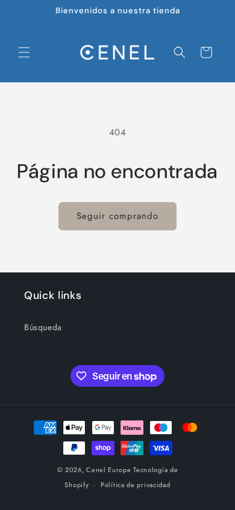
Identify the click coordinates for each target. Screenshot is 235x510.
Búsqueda (43, 327)
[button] (24, 52)
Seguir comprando (117, 216)
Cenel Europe (108, 470)
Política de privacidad (135, 485)
